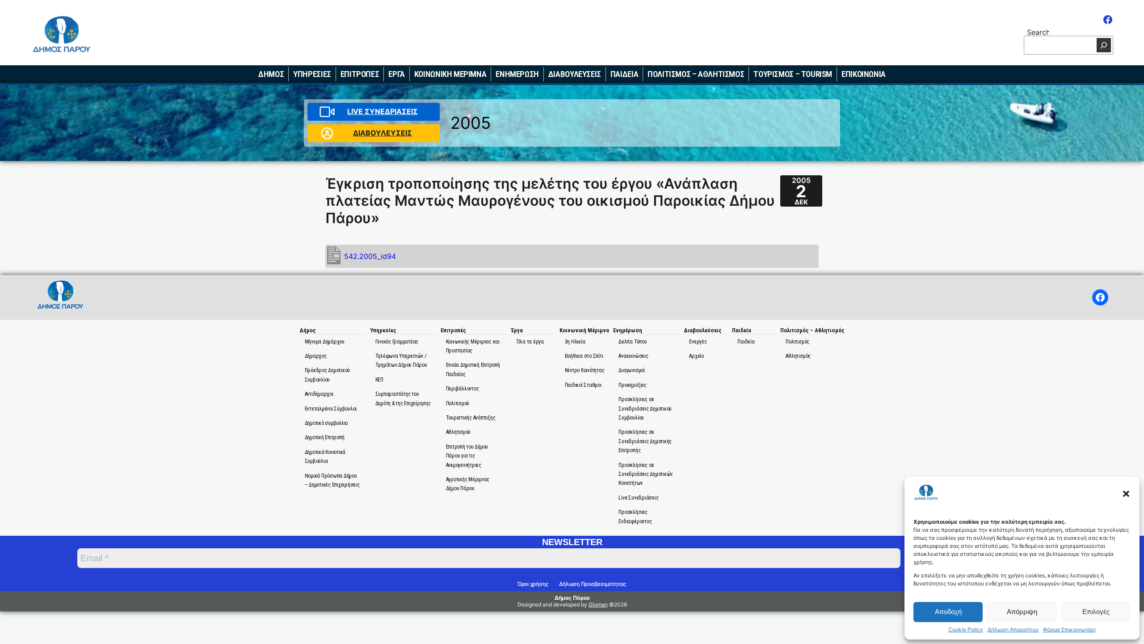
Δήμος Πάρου (572, 597)
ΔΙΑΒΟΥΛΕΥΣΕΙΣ (382, 132)
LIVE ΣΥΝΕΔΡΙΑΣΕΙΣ (382, 111)
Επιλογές (1096, 611)
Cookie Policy (965, 630)
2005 (470, 123)
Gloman (598, 604)
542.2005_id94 (370, 256)
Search (1038, 31)
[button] (1126, 493)
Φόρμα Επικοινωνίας (1069, 630)
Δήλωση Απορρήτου (1013, 630)
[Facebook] (1107, 19)
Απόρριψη (1022, 611)
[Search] (1104, 45)
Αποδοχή (948, 611)
